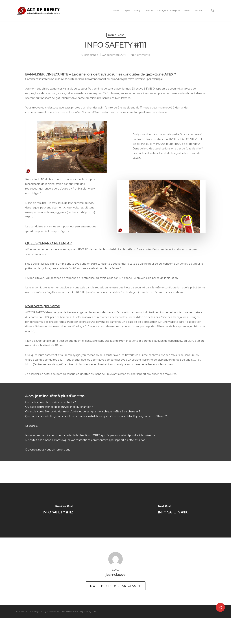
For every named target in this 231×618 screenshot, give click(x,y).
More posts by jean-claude (115, 585)
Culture (148, 10)
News (187, 10)
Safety (137, 10)
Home (116, 10)
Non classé (116, 35)
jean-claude (91, 54)
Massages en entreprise (168, 10)
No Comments (140, 54)
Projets (126, 10)
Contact (198, 10)
